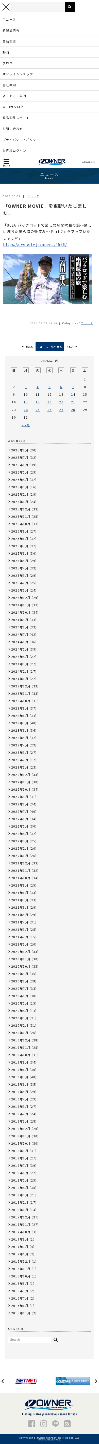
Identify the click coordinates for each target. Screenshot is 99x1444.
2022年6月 (20, 819)
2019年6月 (20, 1084)
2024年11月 (21, 605)
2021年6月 (20, 907)
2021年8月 (20, 892)
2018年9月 (20, 1150)
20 (61, 402)
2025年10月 (21, 524)
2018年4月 (20, 1187)
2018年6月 (20, 1173)
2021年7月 (20, 900)
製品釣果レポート (16, 117)
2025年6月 (20, 553)
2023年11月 (21, 693)
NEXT (71, 346)
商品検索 (9, 41)
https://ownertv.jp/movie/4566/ (35, 244)
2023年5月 (20, 737)
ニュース (9, 19)
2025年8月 (20, 538)
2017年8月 (20, 1239)
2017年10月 (21, 1232)
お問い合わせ (13, 128)
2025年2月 (20, 583)
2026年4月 (20, 479)
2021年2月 (20, 937)
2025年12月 (21, 509)
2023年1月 (20, 767)
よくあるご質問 (14, 96)
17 (26, 402)
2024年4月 (20, 656)
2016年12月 (21, 1261)
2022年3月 (20, 841)
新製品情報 (11, 30)
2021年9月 (20, 885)
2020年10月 (21, 966)
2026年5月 (20, 472)
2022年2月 (20, 848)
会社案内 (9, 85)
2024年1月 (20, 678)
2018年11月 (21, 1136)
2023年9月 (20, 708)
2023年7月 (20, 723)
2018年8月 (20, 1158)
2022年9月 (20, 796)
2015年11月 (21, 1313)
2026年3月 (20, 487)
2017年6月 (20, 1254)
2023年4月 (20, 745)
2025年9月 (20, 531)
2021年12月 (21, 863)
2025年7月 (20, 546)
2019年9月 (20, 1062)
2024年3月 (20, 664)
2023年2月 (20, 760)
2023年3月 (20, 752)
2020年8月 (20, 981)
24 (26, 409)
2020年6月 (20, 996)
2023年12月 (21, 686)
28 (73, 409)
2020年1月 (20, 1032)
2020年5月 (20, 1003)
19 (49, 402)
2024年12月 (21, 597)
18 (38, 402)
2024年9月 (20, 619)
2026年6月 (20, 465)
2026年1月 (20, 501)
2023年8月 (20, 715)
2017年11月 (21, 1224)
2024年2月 (20, 671)
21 (73, 402)
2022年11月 (21, 782)
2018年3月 (20, 1195)
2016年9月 (20, 1283)
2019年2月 (20, 1114)
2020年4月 (20, 1010)
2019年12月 (21, 1040)
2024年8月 (20, 627)
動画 (6, 52)
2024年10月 (21, 612)
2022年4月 (20, 833)
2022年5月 (20, 826)
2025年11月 (21, 516)
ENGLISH (89, 162)
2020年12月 (21, 951)
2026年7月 (20, 457)
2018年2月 (20, 1202)
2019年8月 (20, 1069)
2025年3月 (20, 575)
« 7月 (26, 425)
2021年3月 (20, 929)
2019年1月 (20, 1121)
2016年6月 (20, 1305)
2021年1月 (20, 944)
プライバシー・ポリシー (21, 139)
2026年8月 (20, 450)
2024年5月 (20, 649)
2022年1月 (20, 855)
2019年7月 (20, 1077)
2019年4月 (20, 1099)
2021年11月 (21, 870)
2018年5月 (20, 1180)
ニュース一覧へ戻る (49, 346)
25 (38, 409)
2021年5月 (20, 914)
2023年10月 (21, 701)
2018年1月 (20, 1209)
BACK (29, 346)
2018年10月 (21, 1143)
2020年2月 (20, 1025)
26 (49, 409)
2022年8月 (20, 804)
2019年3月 (20, 1106)
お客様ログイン (14, 150)
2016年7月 (20, 1298)
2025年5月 (20, 560)
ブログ (8, 63)
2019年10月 (21, 1055)
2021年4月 (20, 922)
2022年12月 (21, 774)
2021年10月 (21, 878)
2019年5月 (20, 1091)
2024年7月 (20, 634)
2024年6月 (20, 642)
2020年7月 (20, 988)
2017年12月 (21, 1217)
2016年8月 (20, 1291)
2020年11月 (21, 959)
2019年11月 (21, 1047)
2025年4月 (20, 568)
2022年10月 (21, 789)
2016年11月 (21, 1268)
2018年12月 (21, 1128)
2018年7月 (20, 1165)
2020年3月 (20, 1018)
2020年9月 (20, 973)
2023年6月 (20, 730)
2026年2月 (20, 494)
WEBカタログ (13, 107)
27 (61, 409)
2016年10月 (21, 1276)
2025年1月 (20, 590)
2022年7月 (20, 811)
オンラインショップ (18, 74)
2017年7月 (20, 1246)
